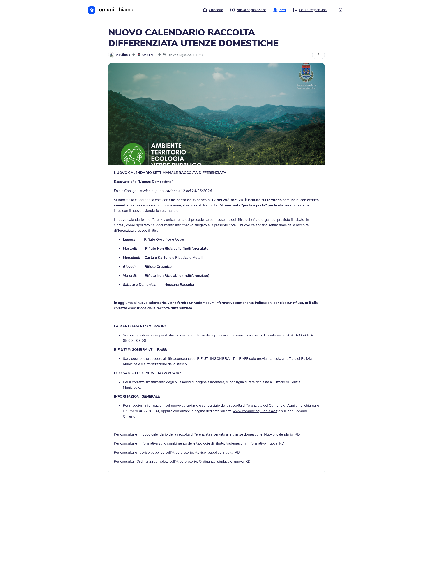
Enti (282, 10)
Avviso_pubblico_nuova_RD (217, 452)
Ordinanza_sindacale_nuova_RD (225, 461)
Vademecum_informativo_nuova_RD (255, 443)
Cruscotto (216, 10)
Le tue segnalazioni (313, 10)
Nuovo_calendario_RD (282, 434)
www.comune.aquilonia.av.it (255, 411)
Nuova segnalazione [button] (251, 10)
